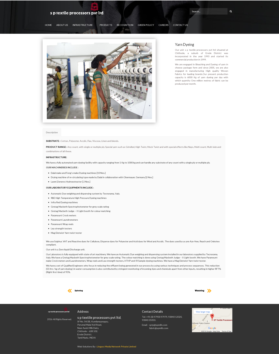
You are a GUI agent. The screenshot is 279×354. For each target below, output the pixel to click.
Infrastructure (82, 25)
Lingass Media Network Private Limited (116, 346)
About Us (62, 25)
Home (48, 25)
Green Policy (146, 25)
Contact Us (180, 25)
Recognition (125, 25)
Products (106, 25)
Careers (164, 25)
